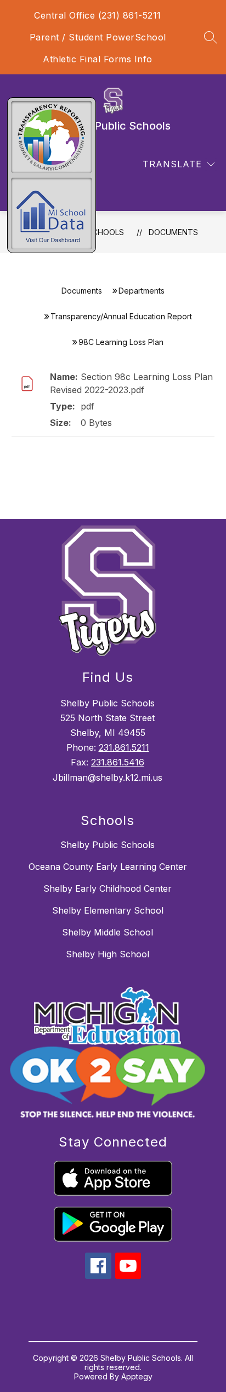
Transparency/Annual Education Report (121, 316)
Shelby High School (107, 954)
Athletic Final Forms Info (97, 59)
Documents (173, 232)
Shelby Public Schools (107, 844)
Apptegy (136, 1376)
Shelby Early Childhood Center (107, 888)
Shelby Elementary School (107, 910)
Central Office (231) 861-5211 (97, 15)
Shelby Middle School (107, 932)
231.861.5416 (117, 762)
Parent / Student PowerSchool (98, 37)
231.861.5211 (124, 747)
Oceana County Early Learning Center (108, 866)
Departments (141, 290)
